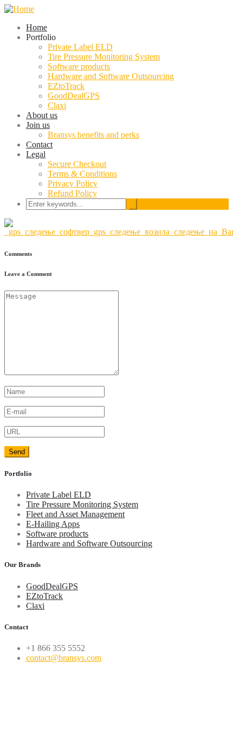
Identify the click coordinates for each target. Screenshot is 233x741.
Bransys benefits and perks (93, 134)
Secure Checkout (77, 164)
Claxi (57, 105)
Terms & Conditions (82, 173)
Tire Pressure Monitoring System (104, 56)
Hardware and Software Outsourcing (111, 76)
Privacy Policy (73, 183)
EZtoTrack (66, 86)
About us (41, 115)
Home (36, 27)
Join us (38, 125)
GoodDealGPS (74, 95)
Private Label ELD (80, 46)
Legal (36, 154)
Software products (79, 66)
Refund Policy (72, 193)
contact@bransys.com (63, 657)
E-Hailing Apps (53, 524)
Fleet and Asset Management (75, 514)
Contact (39, 144)
